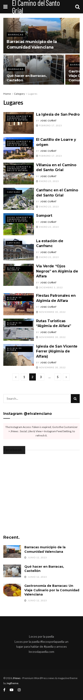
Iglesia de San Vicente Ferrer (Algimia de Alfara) (56, 351)
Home (7, 93)
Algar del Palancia (14, 269)
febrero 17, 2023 (50, 125)
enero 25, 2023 (48, 181)
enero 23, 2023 (48, 206)
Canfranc (14, 192)
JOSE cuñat (48, 120)
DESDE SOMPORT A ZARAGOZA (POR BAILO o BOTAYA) (19, 118)
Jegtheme (12, 683)
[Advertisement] (41, 498)
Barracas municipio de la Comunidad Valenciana (45, 549)
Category (19, 93)
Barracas (15, 34)
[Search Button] (75, 398)
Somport (44, 215)
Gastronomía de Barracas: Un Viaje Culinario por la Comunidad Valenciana (51, 590)
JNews (17, 678)
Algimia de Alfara (14, 298)
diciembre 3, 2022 (50, 287)
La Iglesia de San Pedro (58, 114)
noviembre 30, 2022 (52, 312)
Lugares (32, 93)
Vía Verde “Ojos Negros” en (57, 271)
